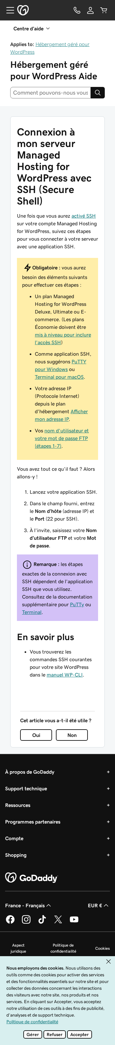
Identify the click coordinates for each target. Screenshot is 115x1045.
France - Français (25, 905)
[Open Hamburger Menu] (7, 10)
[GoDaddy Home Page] (31, 877)
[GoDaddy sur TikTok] (42, 922)
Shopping (16, 854)
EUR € (95, 905)
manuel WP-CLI (65, 674)
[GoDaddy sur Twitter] (58, 922)
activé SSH (84, 215)
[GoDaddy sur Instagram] (26, 922)
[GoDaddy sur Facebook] (10, 922)
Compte (14, 838)
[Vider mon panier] (103, 10)
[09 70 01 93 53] (77, 10)
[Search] (98, 92)
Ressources (17, 805)
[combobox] (50, 93)
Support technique (26, 788)
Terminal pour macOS (59, 376)
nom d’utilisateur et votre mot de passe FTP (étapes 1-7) (62, 438)
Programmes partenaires (32, 821)
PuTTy (77, 604)
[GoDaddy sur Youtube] (74, 922)
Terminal (32, 612)
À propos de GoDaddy (29, 771)
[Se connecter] (90, 10)
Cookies (102, 948)
